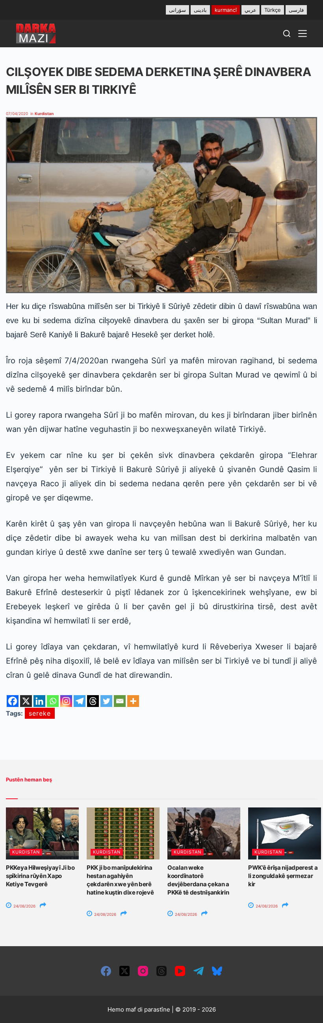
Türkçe (272, 10)
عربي (250, 10)
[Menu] (302, 33)
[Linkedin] (39, 701)
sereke (40, 713)
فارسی (296, 10)
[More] (133, 701)
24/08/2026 (23, 906)
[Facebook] (13, 701)
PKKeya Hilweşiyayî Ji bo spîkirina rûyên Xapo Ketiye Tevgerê (40, 876)
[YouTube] (180, 971)
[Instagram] (66, 701)
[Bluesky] (217, 971)
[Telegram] (79, 701)
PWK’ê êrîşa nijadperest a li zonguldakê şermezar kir (283, 876)
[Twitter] (106, 701)
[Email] (120, 701)
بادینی (200, 10)
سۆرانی (177, 10)
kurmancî (226, 10)
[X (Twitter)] (124, 971)
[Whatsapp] (53, 701)
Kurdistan (44, 113)
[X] (26, 701)
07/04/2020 (17, 113)
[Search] (286, 33)
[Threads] (93, 701)
